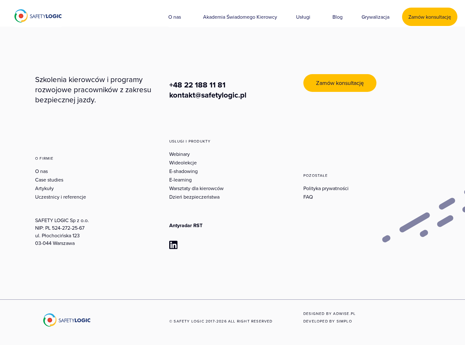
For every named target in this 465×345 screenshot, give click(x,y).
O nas (174, 16)
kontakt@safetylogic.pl (207, 95)
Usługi (303, 16)
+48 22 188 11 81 (197, 85)
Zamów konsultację (429, 16)
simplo (344, 321)
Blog (337, 16)
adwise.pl (344, 313)
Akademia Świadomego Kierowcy (240, 16)
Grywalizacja (375, 16)
